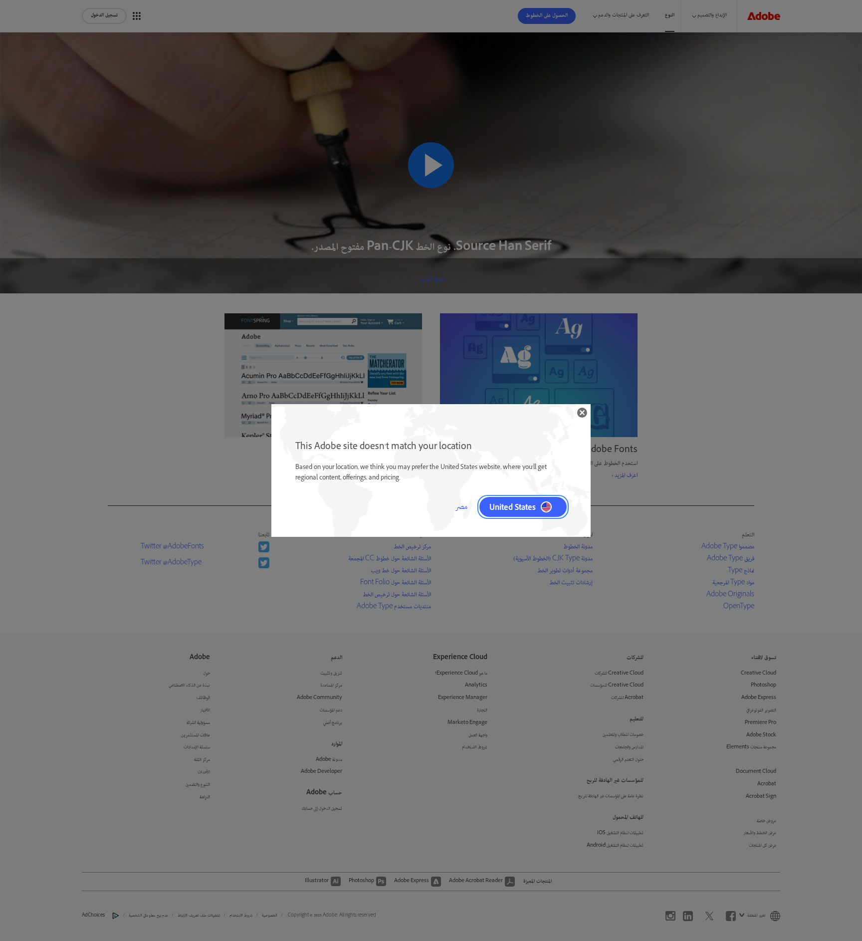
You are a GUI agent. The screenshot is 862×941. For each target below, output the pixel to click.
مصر (461, 507)
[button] (582, 413)
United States (512, 507)
